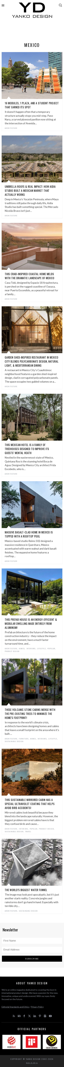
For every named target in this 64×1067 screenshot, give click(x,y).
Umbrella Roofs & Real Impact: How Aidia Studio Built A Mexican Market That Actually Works (30, 191)
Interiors (31, 648)
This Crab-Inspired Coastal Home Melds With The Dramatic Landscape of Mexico (29, 276)
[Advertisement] (32, 31)
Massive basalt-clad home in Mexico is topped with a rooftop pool (29, 534)
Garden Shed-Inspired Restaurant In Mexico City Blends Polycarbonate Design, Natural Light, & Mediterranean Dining (32, 361)
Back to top (31, 1063)
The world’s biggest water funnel (26, 890)
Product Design (12, 651)
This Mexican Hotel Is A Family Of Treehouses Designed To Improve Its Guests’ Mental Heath (27, 449)
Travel (28, 831)
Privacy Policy (37, 1007)
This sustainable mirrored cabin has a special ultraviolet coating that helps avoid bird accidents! (30, 804)
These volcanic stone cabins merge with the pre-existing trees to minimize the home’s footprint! (30, 714)
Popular (51, 648)
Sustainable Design (14, 741)
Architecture (11, 128)
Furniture (24, 739)
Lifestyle (41, 648)
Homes (22, 648)
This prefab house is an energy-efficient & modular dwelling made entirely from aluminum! (31, 624)
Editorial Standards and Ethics (15, 1007)
